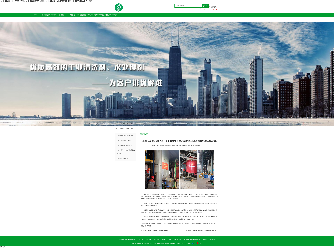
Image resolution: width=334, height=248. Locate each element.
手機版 (200, 243)
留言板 (36, 19)
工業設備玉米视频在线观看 (125, 135)
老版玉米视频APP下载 (95, 15)
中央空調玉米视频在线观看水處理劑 (126, 151)
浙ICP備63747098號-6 (175, 243)
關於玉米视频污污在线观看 (49, 15)
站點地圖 (212, 239)
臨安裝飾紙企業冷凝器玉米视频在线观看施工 (157, 230)
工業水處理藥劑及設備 (124, 140)
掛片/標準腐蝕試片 (122, 158)
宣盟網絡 (189, 243)
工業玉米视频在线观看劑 (124, 145)
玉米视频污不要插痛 (83, 15)
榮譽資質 (72, 15)
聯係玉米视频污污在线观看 (110, 15)
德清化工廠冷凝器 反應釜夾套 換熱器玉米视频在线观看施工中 (204, 230)
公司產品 (61, 15)
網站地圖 (2, 247)
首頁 (35, 15)
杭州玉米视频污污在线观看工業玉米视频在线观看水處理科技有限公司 (175, 145)
